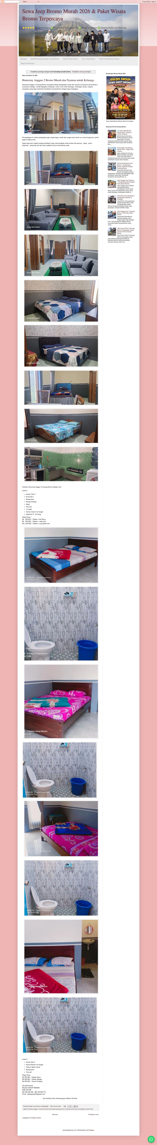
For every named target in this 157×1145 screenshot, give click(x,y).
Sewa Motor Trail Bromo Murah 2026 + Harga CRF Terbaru (125, 149)
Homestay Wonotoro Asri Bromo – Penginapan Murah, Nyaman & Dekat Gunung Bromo (125, 166)
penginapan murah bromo (86, 1109)
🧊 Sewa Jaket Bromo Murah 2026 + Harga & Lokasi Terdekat (124, 132)
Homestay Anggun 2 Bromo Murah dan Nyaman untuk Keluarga (58, 80)
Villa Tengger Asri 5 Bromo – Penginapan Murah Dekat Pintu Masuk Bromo (125, 182)
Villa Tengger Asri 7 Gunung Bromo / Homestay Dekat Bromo (126, 213)
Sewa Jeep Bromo (88, 59)
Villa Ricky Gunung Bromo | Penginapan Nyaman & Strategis (125, 197)
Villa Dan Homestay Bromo (109, 59)
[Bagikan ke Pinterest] (77, 1106)
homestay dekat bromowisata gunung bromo (51, 1109)
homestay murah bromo (71, 1109)
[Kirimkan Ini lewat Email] (68, 1106)
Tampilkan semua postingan (81, 72)
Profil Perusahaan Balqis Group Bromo (45, 59)
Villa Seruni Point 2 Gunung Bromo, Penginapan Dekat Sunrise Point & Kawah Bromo (126, 231)
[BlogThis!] (70, 1106)
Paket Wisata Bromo (70, 59)
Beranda (24, 59)
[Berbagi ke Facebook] (75, 1106)
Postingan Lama (93, 1114)
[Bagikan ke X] (72, 1106)
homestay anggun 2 (33, 1109)
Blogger (91, 1130)
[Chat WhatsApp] (151, 1139)
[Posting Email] (64, 1106)
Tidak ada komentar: (56, 1106)
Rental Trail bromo (27, 63)
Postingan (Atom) (35, 1118)
